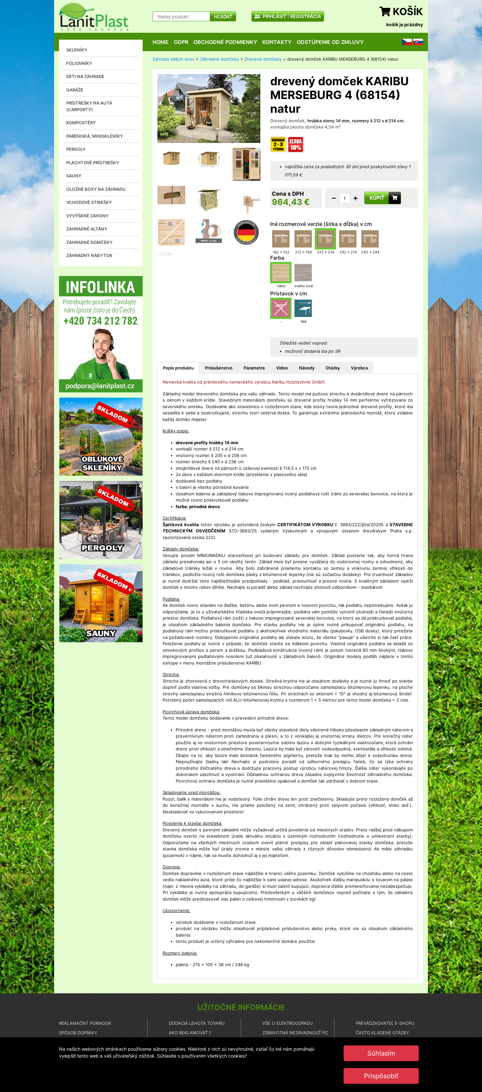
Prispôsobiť (381, 1076)
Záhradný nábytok (89, 255)
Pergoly (76, 149)
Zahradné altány (86, 228)
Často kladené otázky (382, 1032)
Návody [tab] (306, 367)
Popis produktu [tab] (178, 367)
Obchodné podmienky (225, 42)
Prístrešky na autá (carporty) (89, 106)
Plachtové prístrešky (92, 162)
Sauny (73, 175)
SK (415, 41)
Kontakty (276, 42)
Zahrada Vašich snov (173, 59)
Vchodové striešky (89, 202)
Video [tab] (282, 367)
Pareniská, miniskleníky (94, 136)
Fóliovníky (79, 63)
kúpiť (377, 198)
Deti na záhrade (85, 76)
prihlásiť (274, 16)
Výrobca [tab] (359, 367)
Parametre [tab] (254, 367)
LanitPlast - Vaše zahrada (94, 17)
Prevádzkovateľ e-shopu (385, 1023)
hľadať (223, 16)
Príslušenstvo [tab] (218, 367)
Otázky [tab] (333, 367)
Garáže (74, 89)
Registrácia (305, 16)
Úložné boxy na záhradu (96, 189)
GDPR (181, 42)
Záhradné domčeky (89, 242)
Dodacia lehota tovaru (197, 1023)
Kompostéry (81, 122)
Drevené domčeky (263, 59)
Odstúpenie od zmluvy (330, 42)
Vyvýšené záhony (87, 215)
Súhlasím (381, 1053)
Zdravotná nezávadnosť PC (295, 1032)
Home (160, 42)
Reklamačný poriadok (85, 1023)
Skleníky (76, 49)
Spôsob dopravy (78, 1032)
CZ (405, 41)
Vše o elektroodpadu (287, 1023)
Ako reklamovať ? (190, 1032)
